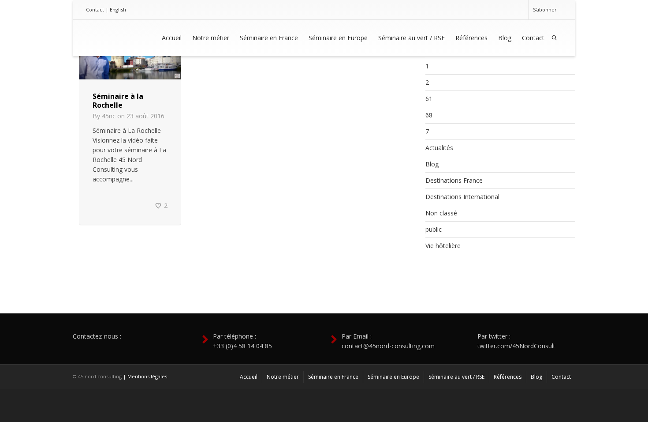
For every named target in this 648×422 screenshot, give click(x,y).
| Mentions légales (145, 376)
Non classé (441, 213)
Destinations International (462, 196)
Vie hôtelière (443, 245)
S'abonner (545, 9)
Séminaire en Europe (338, 38)
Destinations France (454, 180)
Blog (504, 38)
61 (428, 98)
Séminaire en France (269, 38)
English (118, 9)
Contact (95, 9)
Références (471, 38)
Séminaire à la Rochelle (118, 100)
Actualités (439, 147)
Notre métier (210, 38)
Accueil (172, 38)
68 (428, 115)
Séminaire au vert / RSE (411, 38)
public (433, 229)
